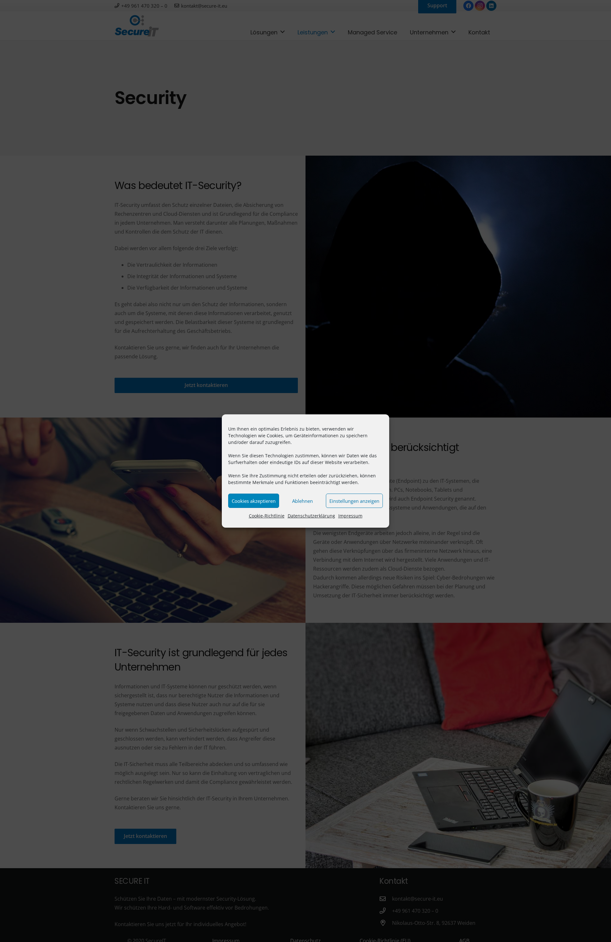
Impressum (350, 516)
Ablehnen (302, 501)
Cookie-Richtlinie (266, 516)
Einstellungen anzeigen (354, 501)
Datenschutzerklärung (311, 516)
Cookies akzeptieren (254, 501)
